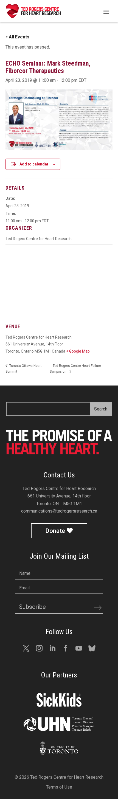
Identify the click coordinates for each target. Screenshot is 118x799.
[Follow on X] (26, 648)
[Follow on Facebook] (65, 648)
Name (24, 573)
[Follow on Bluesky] (92, 648)
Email (24, 587)
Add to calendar (34, 164)
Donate (55, 530)
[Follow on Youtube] (78, 648)
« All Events (17, 37)
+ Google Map (78, 351)
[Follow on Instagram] (39, 648)
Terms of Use (59, 787)
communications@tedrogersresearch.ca (59, 511)
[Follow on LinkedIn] (52, 648)
